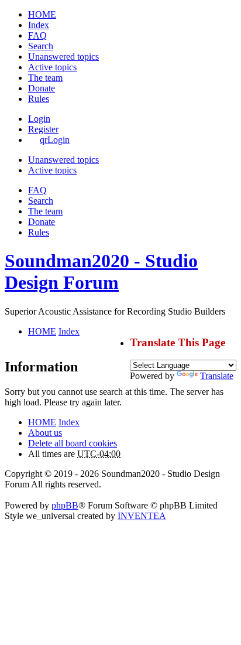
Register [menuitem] (43, 129)
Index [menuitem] (38, 25)
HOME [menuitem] (42, 14)
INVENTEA (142, 516)
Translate (216, 376)
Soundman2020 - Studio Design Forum (101, 271)
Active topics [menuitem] (52, 67)
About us (45, 433)
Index (69, 422)
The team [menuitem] (45, 78)
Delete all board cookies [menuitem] (72, 443)
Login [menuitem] (39, 119)
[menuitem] (41, 88)
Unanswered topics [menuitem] (63, 57)
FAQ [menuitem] (37, 35)
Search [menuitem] (40, 46)
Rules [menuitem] (38, 99)
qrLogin (55, 140)
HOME (42, 422)
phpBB (64, 505)
